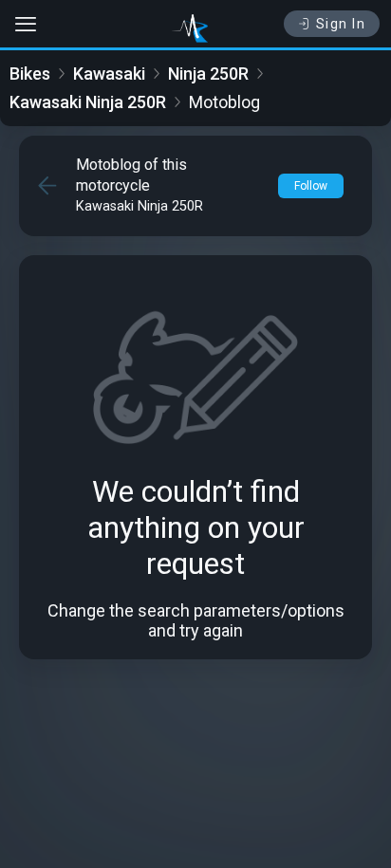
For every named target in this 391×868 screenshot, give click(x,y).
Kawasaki (109, 73)
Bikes (29, 73)
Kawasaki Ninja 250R (87, 102)
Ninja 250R (208, 73)
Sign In (341, 23)
